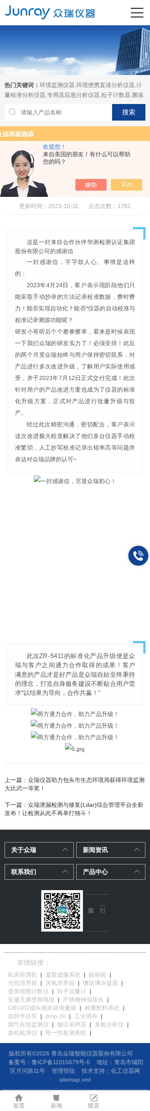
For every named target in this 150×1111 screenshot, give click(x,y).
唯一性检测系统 (65, 1032)
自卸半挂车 (22, 1016)
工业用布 (86, 1016)
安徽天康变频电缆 (31, 999)
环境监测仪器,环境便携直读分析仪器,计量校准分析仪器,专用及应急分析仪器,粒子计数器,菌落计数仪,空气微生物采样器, (74, 95)
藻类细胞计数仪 (28, 991)
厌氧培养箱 (60, 983)
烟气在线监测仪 (28, 1024)
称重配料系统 (102, 1007)
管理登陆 (63, 1070)
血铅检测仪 (22, 1032)
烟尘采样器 (71, 1024)
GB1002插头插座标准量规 (42, 1007)
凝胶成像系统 (62, 974)
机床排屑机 (22, 974)
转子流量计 (71, 991)
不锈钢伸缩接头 (83, 999)
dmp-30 (55, 1016)
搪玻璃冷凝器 (100, 983)
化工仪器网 (125, 1070)
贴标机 (97, 974)
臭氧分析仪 (109, 1024)
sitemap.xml (75, 1079)
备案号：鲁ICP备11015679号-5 (49, 1062)
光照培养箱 (22, 983)
